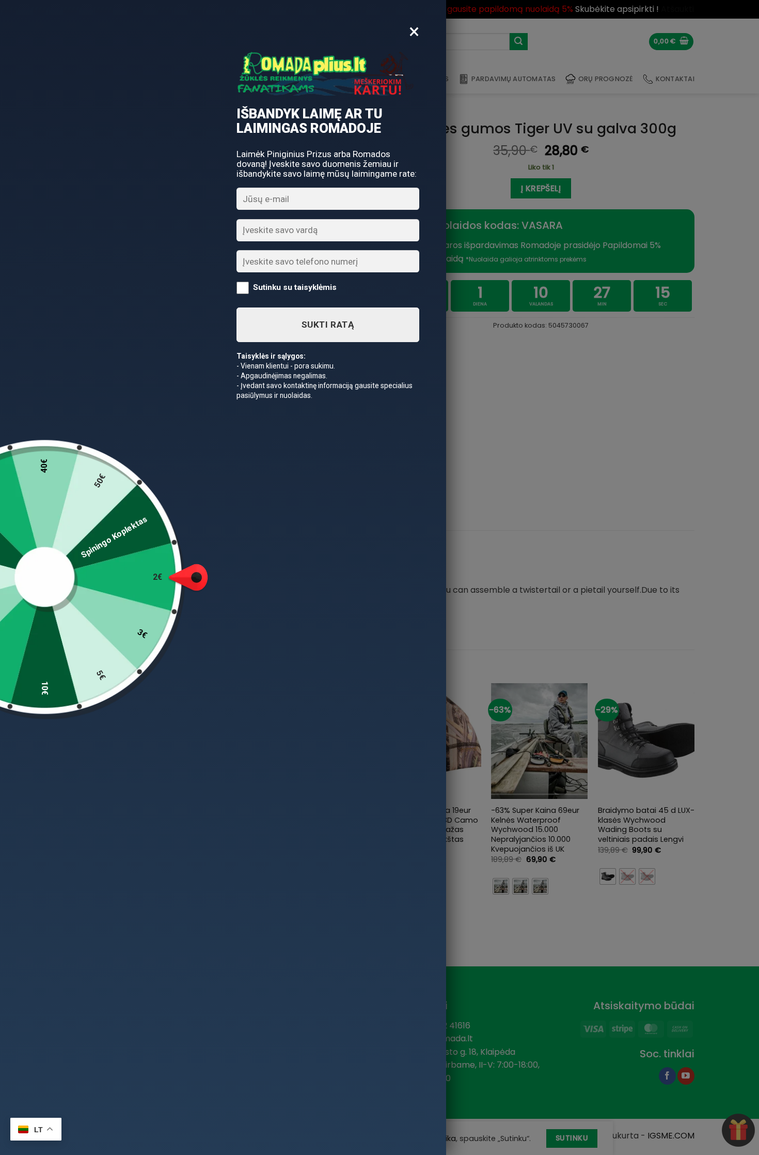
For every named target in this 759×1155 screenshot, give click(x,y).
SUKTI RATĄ (328, 324)
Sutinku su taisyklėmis (295, 287)
